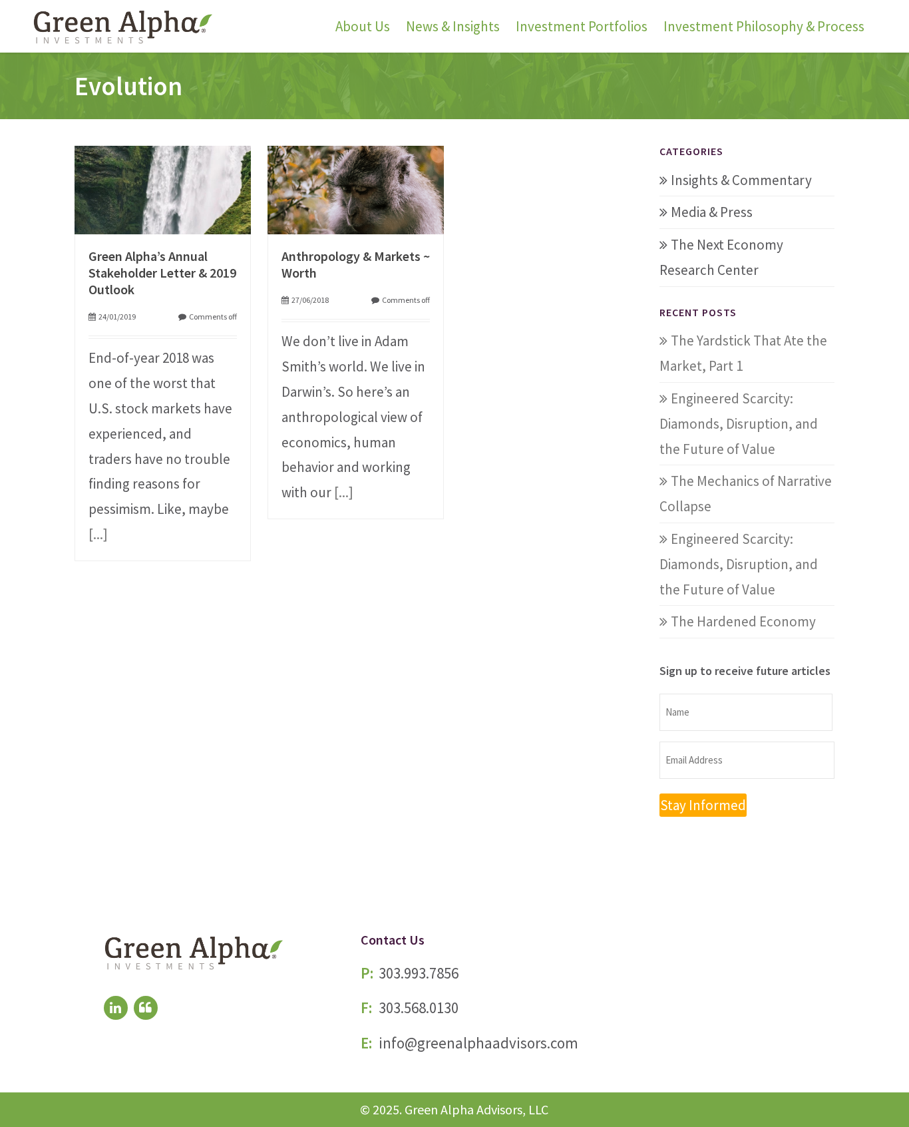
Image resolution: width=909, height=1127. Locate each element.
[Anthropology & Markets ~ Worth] (356, 188)
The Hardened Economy (743, 621)
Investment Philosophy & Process (763, 26)
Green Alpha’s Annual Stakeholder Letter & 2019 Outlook (162, 273)
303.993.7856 (418, 973)
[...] (98, 534)
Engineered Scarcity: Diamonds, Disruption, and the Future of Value (738, 423)
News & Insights (453, 26)
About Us (362, 26)
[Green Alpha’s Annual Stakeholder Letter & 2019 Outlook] (163, 188)
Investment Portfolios (581, 26)
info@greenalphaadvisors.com (478, 1042)
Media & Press (712, 212)
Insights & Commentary (741, 180)
